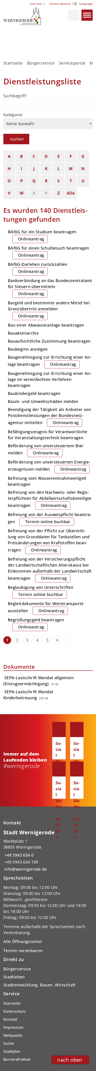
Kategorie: (13, 114)
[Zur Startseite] (26, 16)
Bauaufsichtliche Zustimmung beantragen (49, 341)
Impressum (13, 1027)
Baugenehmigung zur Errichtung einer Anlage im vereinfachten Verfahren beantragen (49, 379)
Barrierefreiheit (17, 1059)
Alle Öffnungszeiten (22, 941)
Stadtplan (11, 1051)
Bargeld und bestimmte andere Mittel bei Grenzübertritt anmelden (49, 309)
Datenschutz (14, 1011)
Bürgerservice (41, 63)
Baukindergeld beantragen (34, 393)
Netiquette (12, 1035)
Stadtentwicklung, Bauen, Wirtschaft (39, 985)
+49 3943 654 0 (18, 855)
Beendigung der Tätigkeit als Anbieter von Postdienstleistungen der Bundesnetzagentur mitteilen (49, 416)
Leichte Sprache (60, 3)
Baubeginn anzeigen (28, 349)
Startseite (13, 63)
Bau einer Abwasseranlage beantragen (46, 325)
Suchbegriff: (15, 95)
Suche (8, 1043)
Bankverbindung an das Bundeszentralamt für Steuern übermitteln (50, 287)
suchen (17, 139)
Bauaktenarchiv (23, 333)
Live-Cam (36, 3)
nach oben (69, 1060)
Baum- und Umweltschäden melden (43, 401)
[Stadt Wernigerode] (48, 850)
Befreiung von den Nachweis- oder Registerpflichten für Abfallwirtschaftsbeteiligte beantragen (50, 499)
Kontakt (10, 1019)
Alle (71, 193)
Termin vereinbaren (22, 950)
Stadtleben (14, 977)
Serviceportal (72, 63)
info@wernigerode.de (25, 869)
